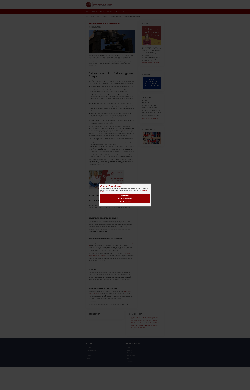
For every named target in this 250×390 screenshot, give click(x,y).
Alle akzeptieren (125, 195)
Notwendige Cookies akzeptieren (125, 198)
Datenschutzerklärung (110, 205)
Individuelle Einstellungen (125, 201)
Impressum (102, 205)
